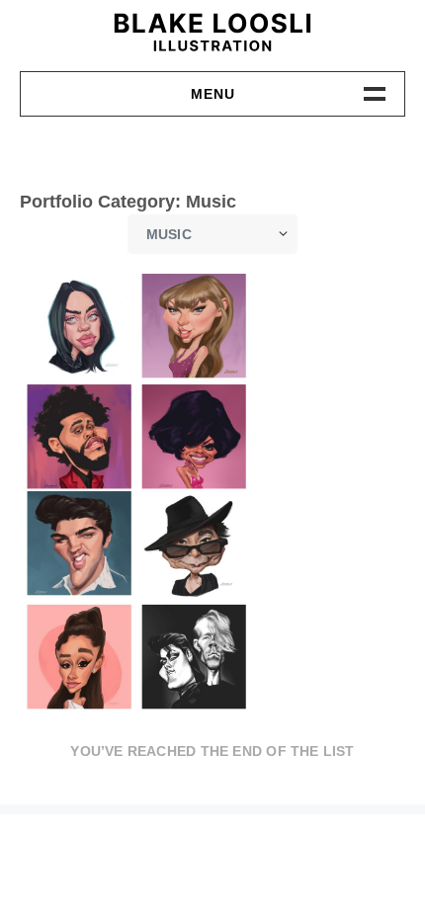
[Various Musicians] (136, 493)
